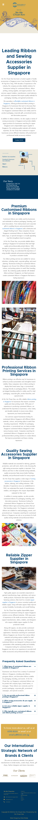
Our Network (22, 799)
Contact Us (22, 798)
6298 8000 (12, 731)
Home (21, 796)
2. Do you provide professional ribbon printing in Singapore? (16, 696)
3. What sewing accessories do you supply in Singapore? (17, 701)
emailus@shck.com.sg (19, 734)
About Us (22, 797)
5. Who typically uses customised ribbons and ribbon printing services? (17, 712)
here (22, 793)
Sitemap (22, 800)
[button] (3, 4)
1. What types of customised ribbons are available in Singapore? (16, 667)
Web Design (14, 818)
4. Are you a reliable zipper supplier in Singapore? (16, 706)
